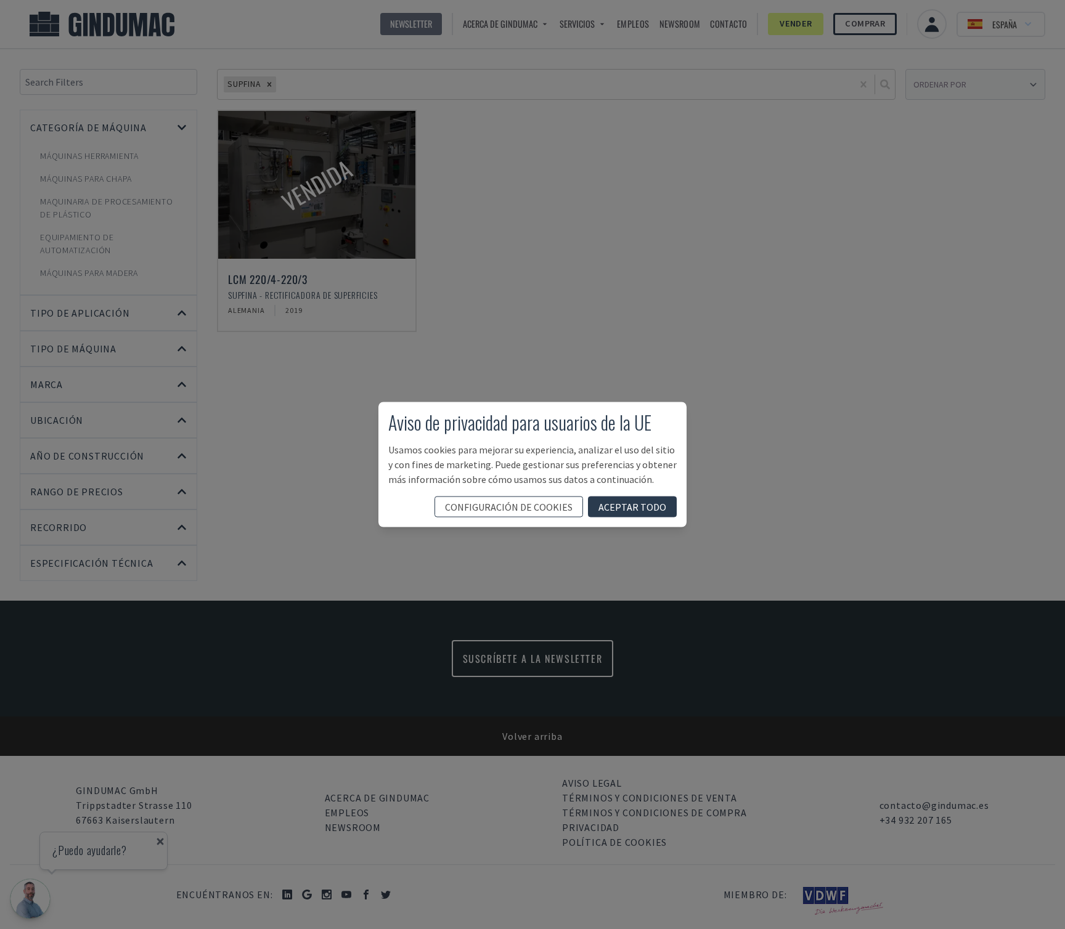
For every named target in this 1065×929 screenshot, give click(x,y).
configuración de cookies (509, 507)
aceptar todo (632, 507)
